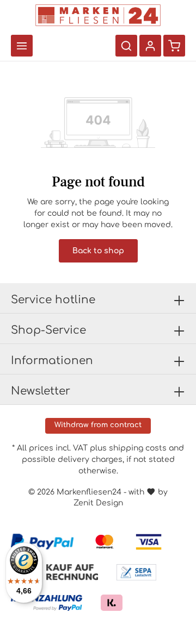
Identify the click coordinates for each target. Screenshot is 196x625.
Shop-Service (48, 330)
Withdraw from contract (98, 425)
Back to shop (98, 251)
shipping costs (138, 448)
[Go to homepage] (98, 15)
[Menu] (22, 46)
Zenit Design (98, 503)
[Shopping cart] (174, 46)
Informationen (52, 360)
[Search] (126, 46)
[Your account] (150, 46)
